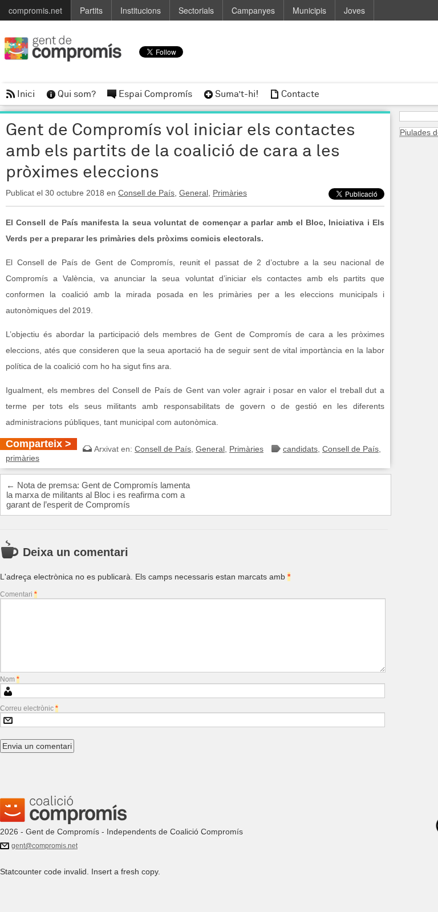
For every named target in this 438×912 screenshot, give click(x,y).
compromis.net (35, 10)
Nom (9, 679)
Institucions (140, 10)
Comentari (18, 594)
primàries (22, 458)
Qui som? (77, 94)
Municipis (309, 10)
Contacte (300, 94)
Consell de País (146, 192)
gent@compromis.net (44, 846)
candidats (300, 448)
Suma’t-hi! (236, 94)
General (193, 192)
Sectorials (196, 10)
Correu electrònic (29, 708)
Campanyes (253, 10)
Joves (354, 10)
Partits (91, 10)
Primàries (230, 192)
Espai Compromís (155, 94)
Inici (26, 94)
